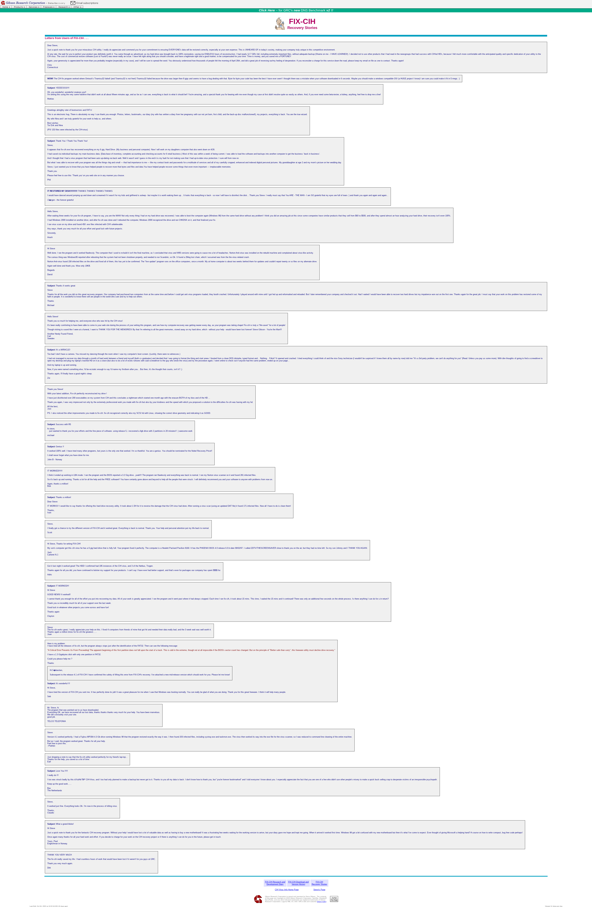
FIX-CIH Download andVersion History (298, 883)
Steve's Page (319, 889)
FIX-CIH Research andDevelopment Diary (275, 883)
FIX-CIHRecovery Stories (319, 883)
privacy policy (321, 901)
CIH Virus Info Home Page (287, 889)
